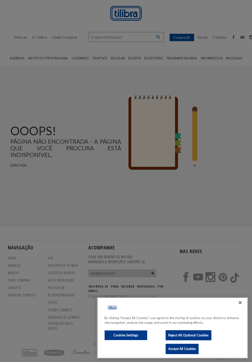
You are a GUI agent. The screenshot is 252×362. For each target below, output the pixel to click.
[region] (172, 328)
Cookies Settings (125, 335)
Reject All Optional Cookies (188, 335)
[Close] (240, 302)
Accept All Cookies (182, 349)
